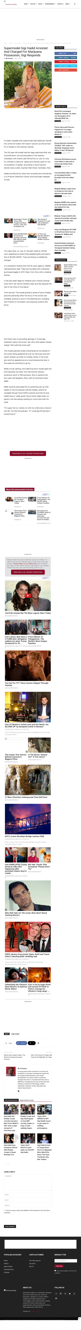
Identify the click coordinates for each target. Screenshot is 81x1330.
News (25, 4)
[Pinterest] (65, 1293)
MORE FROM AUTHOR (27, 1100)
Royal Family (58, 137)
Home (5, 43)
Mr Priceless (9, 58)
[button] (74, 4)
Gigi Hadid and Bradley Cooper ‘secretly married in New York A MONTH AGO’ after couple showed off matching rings (11, 1123)
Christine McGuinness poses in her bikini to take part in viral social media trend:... (65, 161)
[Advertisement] (40, 22)
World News (58, 153)
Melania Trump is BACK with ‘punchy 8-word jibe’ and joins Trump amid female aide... (66, 218)
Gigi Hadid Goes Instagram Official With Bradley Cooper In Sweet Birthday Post (10, 1150)
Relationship (7, 1142)
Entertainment (49, 4)
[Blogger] (19, 1091)
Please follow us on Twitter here (25, 564)
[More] (38, 1043)
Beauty (39, 1142)
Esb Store (32, 1263)
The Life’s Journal (34, 1260)
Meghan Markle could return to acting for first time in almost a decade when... (65, 191)
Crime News (17, 43)
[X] (74, 1293)
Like (74, 53)
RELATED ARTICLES (11, 1100)
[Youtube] (56, 1298)
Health (66, 295)
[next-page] (8, 1163)
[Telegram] (69, 1293)
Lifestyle (59, 4)
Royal (40, 4)
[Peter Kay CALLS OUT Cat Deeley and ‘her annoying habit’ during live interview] (58, 280)
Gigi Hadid (15, 1034)
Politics (32, 4)
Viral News (7, 1113)
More (67, 4)
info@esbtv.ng (35, 1311)
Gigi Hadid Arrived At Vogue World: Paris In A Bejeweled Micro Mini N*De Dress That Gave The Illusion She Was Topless (44, 1152)
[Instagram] (60, 1293)
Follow (73, 57)
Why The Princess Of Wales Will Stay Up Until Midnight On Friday (41, 1056)
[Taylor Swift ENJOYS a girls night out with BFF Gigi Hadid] (28, 1138)
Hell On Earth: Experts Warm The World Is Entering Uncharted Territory (14, 1057)
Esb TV (31, 1266)
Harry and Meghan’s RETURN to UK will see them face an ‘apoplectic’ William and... (65, 232)
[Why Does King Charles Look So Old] (58, 293)
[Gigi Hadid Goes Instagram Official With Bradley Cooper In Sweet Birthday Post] (11, 1138)
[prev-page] (5, 1163)
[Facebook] (56, 1293)
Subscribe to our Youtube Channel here (28, 453)
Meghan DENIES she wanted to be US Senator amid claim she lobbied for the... (65, 204)
